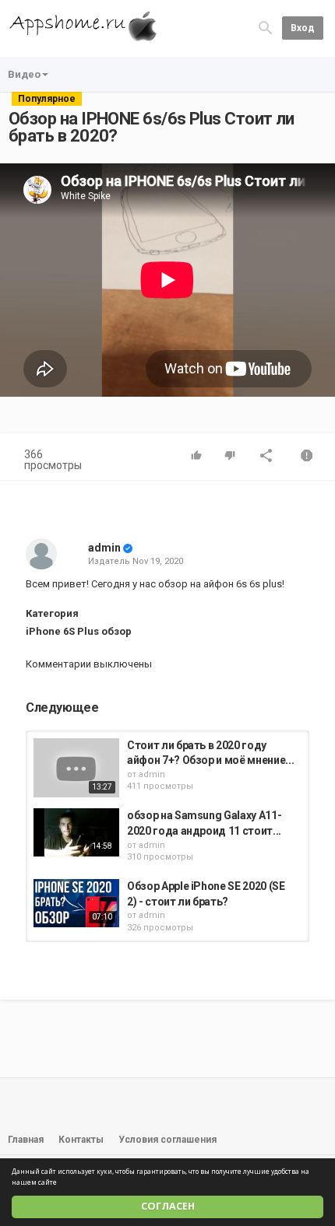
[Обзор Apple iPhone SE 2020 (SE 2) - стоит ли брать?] (76, 903)
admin (104, 547)
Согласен (168, 1206)
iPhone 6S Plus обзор (79, 631)
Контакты (81, 1139)
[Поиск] (265, 27)
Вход (303, 28)
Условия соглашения (167, 1139)
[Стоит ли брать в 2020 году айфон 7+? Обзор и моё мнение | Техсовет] (76, 767)
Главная (26, 1139)
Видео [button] (24, 74)
